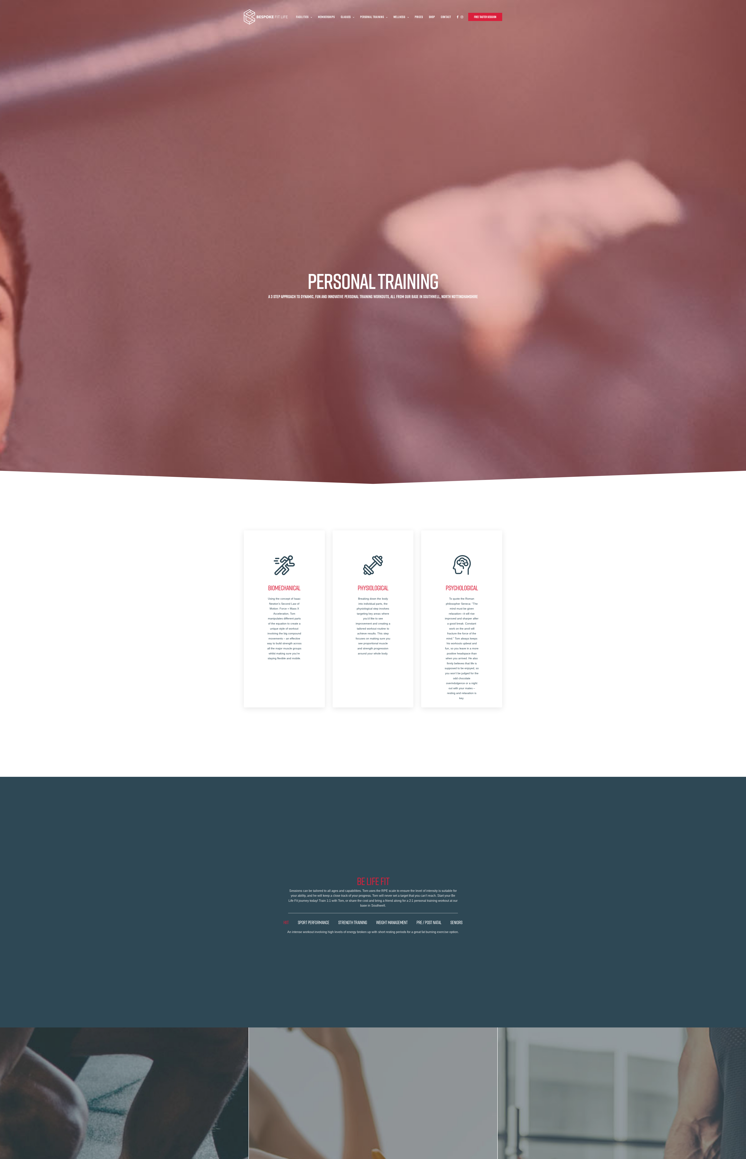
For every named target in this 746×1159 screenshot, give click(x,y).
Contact (446, 17)
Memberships (326, 17)
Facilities (302, 17)
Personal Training (372, 17)
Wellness (399, 17)
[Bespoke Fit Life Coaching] (266, 17)
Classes (346, 17)
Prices (419, 17)
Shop (432, 17)
